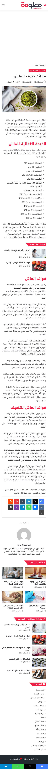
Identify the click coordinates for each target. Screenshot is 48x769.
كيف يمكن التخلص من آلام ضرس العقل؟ (13, 607)
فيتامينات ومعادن (38, 745)
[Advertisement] (24, 37)
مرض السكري (39, 749)
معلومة (17, 759)
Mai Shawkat (38, 82)
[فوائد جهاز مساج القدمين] (39, 674)
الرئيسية (43, 65)
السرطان (41, 701)
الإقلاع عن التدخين (37, 698)
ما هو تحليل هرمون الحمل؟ (37, 607)
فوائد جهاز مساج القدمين (18, 670)
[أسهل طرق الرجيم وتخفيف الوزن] (35, 573)
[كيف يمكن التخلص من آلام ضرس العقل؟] (12, 597)
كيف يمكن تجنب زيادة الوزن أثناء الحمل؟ (13, 583)
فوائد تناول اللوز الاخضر (19, 659)
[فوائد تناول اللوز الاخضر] (39, 662)
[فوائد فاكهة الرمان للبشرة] (39, 266)
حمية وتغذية (40, 713)
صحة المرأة (40, 729)
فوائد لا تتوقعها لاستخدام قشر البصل (16, 649)
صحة (36, 65)
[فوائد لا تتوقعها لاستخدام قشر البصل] (39, 651)
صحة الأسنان (40, 721)
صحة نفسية (40, 737)
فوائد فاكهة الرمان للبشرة (18, 262)
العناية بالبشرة (39, 705)
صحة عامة (41, 733)
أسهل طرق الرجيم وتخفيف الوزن (38, 583)
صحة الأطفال (40, 725)
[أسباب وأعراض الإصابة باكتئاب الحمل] (39, 253)
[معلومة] (31, 5)
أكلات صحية (34, 70)
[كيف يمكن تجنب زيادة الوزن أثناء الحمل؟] (12, 573)
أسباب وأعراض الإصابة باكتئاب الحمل (17, 252)
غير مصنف (41, 741)
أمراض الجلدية (39, 694)
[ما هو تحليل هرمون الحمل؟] (35, 597)
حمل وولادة (40, 709)
